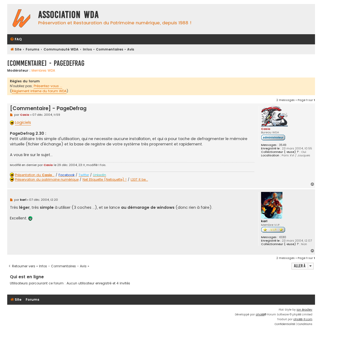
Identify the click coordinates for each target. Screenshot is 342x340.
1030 (282, 237)
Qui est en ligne (27, 277)
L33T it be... (139, 179)
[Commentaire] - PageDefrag (45, 63)
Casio (265, 129)
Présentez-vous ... (48, 86)
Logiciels (23, 122)
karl (264, 221)
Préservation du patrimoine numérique (47, 179)
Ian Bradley (304, 310)
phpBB (260, 314)
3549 (282, 145)
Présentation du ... (35, 175)
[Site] (21, 19)
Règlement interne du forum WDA (39, 91)
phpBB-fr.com (302, 319)
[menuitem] (16, 39)
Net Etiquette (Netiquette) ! (105, 179)
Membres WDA (43, 70)
